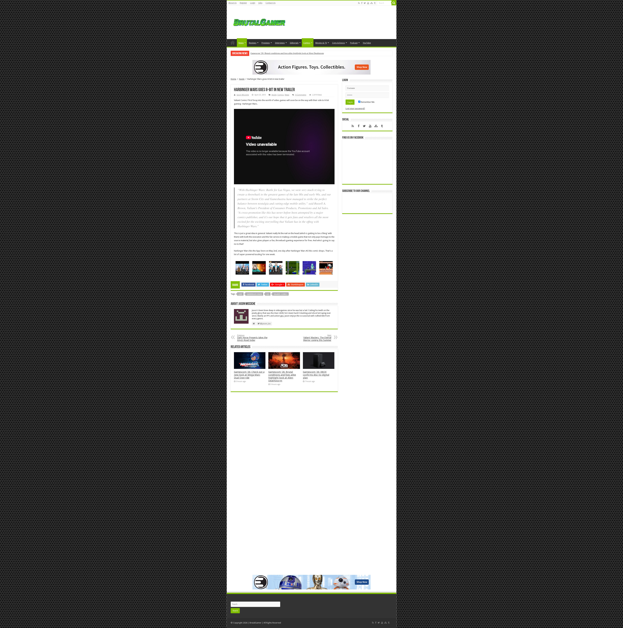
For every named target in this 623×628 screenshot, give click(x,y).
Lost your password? (355, 108)
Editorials (294, 43)
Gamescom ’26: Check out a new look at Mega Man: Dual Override (249, 374)
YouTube (367, 43)
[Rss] (359, 3)
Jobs (260, 3)
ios (267, 294)
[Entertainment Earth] (311, 67)
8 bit (240, 294)
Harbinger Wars (254, 294)
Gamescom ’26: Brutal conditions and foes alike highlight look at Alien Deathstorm (282, 376)
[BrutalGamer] (259, 22)
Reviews (252, 43)
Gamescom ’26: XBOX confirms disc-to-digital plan (273, 53)
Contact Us (270, 3)
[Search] (393, 2)
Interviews (280, 43)
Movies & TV (321, 43)
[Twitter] (364, 3)
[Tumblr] (375, 3)
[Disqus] (284, 441)
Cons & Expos (338, 43)
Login (252, 3)
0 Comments (300, 95)
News (241, 43)
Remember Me (367, 102)
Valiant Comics (280, 294)
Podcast (354, 43)
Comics (306, 43)
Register (243, 3)
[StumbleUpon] (371, 3)
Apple (241, 79)
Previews (266, 43)
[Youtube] (368, 3)
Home (232, 42)
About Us (232, 3)
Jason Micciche (243, 95)
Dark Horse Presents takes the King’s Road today (252, 337)
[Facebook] (362, 3)
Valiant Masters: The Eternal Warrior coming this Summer (317, 337)
